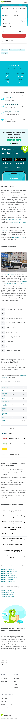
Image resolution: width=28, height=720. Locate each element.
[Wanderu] (6, 2)
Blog (15, 681)
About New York (13, 49)
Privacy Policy (4, 707)
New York (4, 662)
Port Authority (14, 229)
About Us (16, 678)
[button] (25, 2)
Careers (16, 687)
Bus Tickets (3, 658)
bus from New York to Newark (8, 569)
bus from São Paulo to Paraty (7, 594)
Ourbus (22, 283)
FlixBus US (5, 388)
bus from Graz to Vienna (6, 590)
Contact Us (4, 698)
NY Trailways (4, 283)
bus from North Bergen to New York (9, 571)
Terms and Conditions (6, 704)
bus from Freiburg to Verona (7, 592)
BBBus (4, 417)
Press (15, 684)
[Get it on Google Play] (20, 159)
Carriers (22, 49)
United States (5, 660)
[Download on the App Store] (7, 159)
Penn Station (4, 230)
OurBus (4, 398)
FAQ (4, 53)
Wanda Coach (5, 401)
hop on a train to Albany (18, 237)
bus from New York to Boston (7, 579)
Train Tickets (4, 681)
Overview (4, 49)
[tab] (6, 16)
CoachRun (5, 420)
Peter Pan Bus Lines (13, 283)
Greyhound (24, 281)
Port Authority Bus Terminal (8, 274)
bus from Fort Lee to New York (8, 575)
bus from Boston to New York (7, 573)
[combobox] (14, 20)
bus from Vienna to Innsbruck (7, 596)
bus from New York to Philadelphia (9, 577)
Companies (4, 701)
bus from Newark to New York (8, 581)
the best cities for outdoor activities (14, 219)
